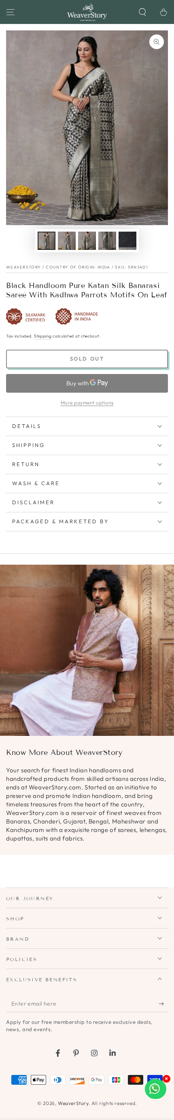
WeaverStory (73, 1103)
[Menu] (10, 12)
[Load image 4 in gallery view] (107, 241)
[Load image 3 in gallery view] (87, 241)
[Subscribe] (163, 1004)
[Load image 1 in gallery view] (46, 241)
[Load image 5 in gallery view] (127, 241)
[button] (142, 12)
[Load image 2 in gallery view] (67, 241)
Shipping (43, 336)
